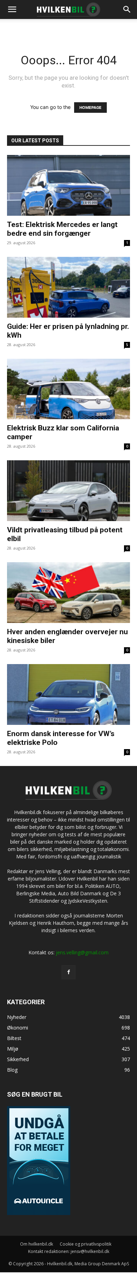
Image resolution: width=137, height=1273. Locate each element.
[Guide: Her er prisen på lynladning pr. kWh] (68, 287)
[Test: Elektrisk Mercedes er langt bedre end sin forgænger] (68, 185)
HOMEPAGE (90, 107)
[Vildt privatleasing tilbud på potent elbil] (68, 490)
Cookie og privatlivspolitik (85, 1244)
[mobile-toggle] (12, 9)
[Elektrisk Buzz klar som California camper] (68, 389)
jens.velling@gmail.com (82, 952)
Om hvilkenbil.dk (36, 1244)
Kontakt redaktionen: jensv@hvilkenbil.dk (68, 1251)
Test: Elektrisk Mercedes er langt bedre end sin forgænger (62, 229)
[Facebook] (68, 972)
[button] (127, 9)
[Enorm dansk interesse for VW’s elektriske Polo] (68, 694)
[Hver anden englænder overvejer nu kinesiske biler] (68, 592)
